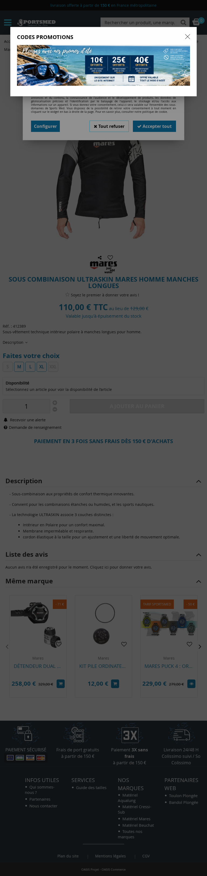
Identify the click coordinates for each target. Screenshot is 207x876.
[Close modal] (187, 36)
